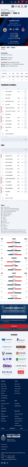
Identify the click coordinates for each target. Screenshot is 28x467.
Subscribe (14, 326)
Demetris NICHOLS (9, 168)
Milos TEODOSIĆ (8, 162)
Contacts (17, 423)
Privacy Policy (4, 444)
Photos (2, 414)
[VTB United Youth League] (25, 6)
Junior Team (4, 388)
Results (3, 393)
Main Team (3, 384)
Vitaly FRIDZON (8, 165)
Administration (18, 425)
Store (21, 428)
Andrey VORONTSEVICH (10, 178)
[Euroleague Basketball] (22, 6)
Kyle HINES (7, 191)
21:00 (16, 33)
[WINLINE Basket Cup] (19, 6)
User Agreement (4, 446)
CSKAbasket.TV (4, 416)
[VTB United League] (12, 6)
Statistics (3, 47)
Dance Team (17, 393)
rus (12, 2)
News (16, 400)
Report (8, 47)
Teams (16, 381)
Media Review (18, 406)
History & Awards (19, 414)
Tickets (2, 428)
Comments (13, 47)
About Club (17, 411)
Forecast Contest (5, 403)
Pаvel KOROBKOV (9, 175)
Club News (17, 403)
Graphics (3, 418)
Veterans (17, 416)
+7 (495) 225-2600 (11, 456)
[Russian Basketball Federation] (16, 6)
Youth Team (4, 386)
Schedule (6, 9)
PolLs (2, 406)
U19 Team (3, 391)
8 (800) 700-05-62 (12, 459)
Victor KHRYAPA (8, 185)
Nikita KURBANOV (9, 188)
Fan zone (3, 400)
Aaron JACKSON (8, 172)
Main (2, 9)
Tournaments (4, 395)
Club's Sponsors (18, 421)
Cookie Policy (4, 449)
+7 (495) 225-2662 (10, 457)
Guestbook (3, 408)
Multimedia (3, 411)
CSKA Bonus (12, 428)
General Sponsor (18, 418)
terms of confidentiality (13, 320)
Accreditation (4, 397)
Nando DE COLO (8, 155)
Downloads (3, 421)
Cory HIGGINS (8, 181)
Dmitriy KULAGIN (9, 159)
